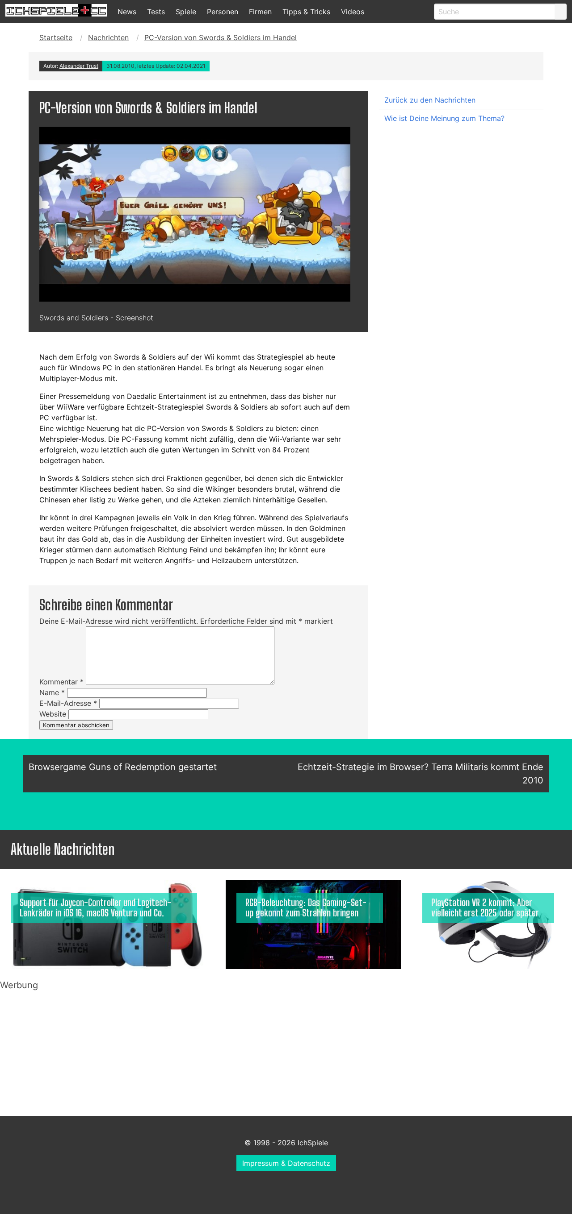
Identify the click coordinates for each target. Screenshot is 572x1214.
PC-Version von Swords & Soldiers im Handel (220, 37)
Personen (222, 11)
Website (52, 713)
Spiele (186, 11)
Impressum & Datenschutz (286, 1163)
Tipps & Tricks (306, 11)
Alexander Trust (78, 65)
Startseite (55, 37)
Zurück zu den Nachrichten (429, 99)
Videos (352, 11)
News (127, 11)
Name (52, 692)
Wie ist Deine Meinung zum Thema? (444, 118)
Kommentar (61, 681)
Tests (156, 11)
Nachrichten (108, 37)
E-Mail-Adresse (68, 703)
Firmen (260, 11)
